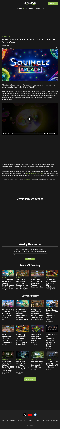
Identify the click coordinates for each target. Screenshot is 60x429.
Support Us (53, 3)
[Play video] (30, 119)
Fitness (48, 333)
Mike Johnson (34, 344)
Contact (13, 420)
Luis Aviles (4, 344)
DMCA (42, 420)
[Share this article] (57, 47)
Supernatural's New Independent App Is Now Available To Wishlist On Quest (51, 340)
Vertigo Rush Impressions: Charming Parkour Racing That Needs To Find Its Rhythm (22, 284)
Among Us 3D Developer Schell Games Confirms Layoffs (36, 338)
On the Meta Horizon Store (34, 173)
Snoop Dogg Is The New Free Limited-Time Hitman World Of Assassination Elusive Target (8, 366)
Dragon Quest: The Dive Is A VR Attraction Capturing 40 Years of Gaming (52, 314)
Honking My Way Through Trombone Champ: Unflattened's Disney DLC (51, 284)
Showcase (40, 9)
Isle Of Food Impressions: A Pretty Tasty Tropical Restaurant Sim (37, 283)
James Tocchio (7, 45)
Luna (3, 319)
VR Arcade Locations (49, 308)
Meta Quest (27, 180)
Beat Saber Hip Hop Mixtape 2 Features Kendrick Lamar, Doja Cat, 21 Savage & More (8, 284)
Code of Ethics (34, 420)
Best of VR (29, 9)
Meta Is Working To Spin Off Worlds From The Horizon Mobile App (8, 313)
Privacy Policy (22, 420)
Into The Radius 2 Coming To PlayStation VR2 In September (52, 364)
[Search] (2, 3)
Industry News (35, 333)
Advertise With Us (52, 420)
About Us (5, 420)
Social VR (4, 308)
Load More (30, 379)
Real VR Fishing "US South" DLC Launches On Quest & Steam (37, 364)
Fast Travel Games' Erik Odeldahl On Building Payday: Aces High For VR (22, 366)
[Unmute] (48, 133)
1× (45, 133)
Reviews (19, 9)
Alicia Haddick (50, 321)
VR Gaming (6, 37)
